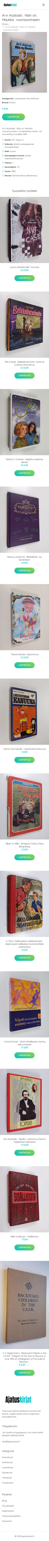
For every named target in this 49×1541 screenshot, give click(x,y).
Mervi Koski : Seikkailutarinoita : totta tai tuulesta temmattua (24, 363)
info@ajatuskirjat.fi (11, 1441)
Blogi (4, 1500)
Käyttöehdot (8, 1511)
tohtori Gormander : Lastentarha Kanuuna (24, 749)
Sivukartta (7, 1521)
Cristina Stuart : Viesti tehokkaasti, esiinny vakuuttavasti (24, 1043)
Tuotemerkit (7, 1482)
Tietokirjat (7, 1477)
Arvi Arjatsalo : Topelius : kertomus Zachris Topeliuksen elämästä (25, 1140)
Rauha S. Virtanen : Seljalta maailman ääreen (24, 461)
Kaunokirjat (7, 1457)
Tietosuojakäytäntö (11, 1516)
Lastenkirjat (19, 98)
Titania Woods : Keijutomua (24, 654)
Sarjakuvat (7, 1472)
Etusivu (5, 24)
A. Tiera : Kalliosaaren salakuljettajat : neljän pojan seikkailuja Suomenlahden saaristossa (24, 944)
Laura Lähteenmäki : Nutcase (24, 267)
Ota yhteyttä (8, 1505)
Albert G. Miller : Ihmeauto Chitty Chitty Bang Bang (25, 845)
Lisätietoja (13, 117)
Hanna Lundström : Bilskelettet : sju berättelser (24, 558)
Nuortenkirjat (32, 98)
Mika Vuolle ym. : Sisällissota (24, 1236)
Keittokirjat (7, 1462)
